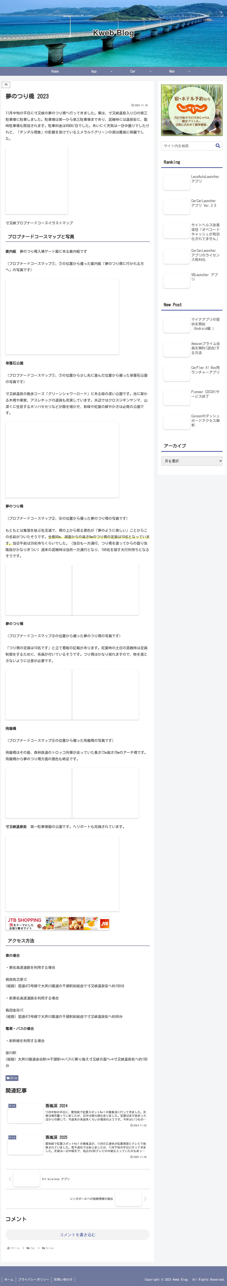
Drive (14, 1078)
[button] (215, 145)
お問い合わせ (63, 1279)
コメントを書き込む (78, 1234)
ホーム (9, 1279)
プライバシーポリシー (33, 1279)
